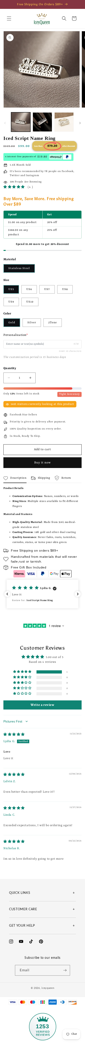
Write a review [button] (42, 705)
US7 (47, 289)
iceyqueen (47, 988)
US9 (11, 301)
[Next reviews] (78, 594)
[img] (14, 734)
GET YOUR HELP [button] (22, 925)
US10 (30, 301)
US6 (29, 289)
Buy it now (42, 462)
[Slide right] (80, 123)
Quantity (9, 368)
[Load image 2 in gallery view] (42, 122)
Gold (11, 322)
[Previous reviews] (7, 594)
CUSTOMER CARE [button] (23, 909)
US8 (65, 289)
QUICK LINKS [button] (19, 893)
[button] (9, 18)
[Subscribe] (65, 970)
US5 (11, 289)
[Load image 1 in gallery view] (20, 122)
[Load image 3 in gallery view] (64, 122)
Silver (31, 322)
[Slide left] (5, 123)
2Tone (52, 322)
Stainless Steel (19, 268)
